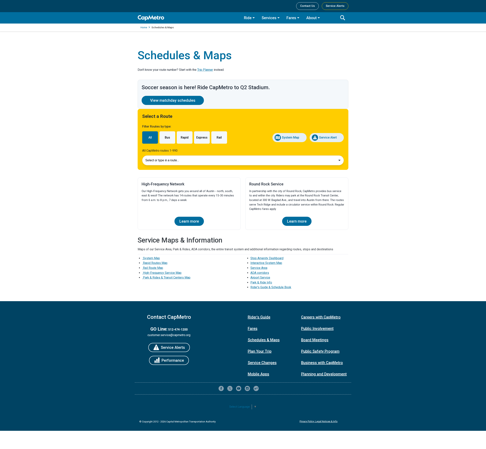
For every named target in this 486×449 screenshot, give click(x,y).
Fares (291, 18)
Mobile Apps (258, 374)
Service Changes (262, 362)
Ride (248, 18)
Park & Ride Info (261, 282)
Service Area (258, 268)
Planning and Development (324, 374)
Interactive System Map (266, 263)
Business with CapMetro (322, 362)
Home (143, 27)
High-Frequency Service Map (161, 273)
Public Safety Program (320, 351)
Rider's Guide (259, 317)
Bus (167, 137)
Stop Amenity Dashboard (266, 258)
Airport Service (260, 277)
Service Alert (328, 137)
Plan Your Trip (259, 351)
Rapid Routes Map (154, 263)
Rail (219, 137)
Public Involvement (317, 328)
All (150, 137)
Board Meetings (314, 340)
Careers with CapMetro (321, 317)
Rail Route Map (152, 268)
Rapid (185, 137)
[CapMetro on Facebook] (221, 388)
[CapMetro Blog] (256, 388)
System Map (290, 137)
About (311, 18)
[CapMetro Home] (188, 18)
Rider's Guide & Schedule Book (270, 287)
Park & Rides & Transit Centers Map (166, 277)
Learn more (189, 221)
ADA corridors (259, 273)
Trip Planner (205, 70)
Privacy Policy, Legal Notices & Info (319, 421)
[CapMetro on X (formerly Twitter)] (230, 388)
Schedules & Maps (264, 340)
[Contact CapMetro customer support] (265, 388)
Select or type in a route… (162, 160)
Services (269, 18)
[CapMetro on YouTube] (238, 388)
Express (201, 137)
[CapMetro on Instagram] (247, 388)
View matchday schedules (172, 100)
